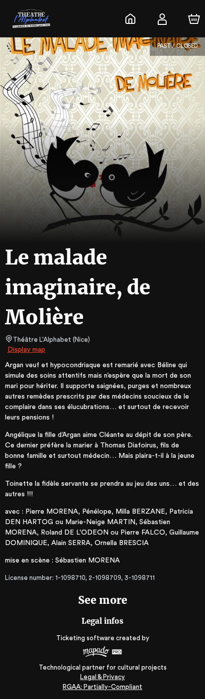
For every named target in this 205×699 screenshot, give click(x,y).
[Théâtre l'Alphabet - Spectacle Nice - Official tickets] (130, 19)
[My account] (162, 19)
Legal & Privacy (102, 677)
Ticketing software (85, 638)
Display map (26, 349)
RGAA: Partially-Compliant (102, 687)
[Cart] (194, 19)
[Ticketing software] (102, 653)
